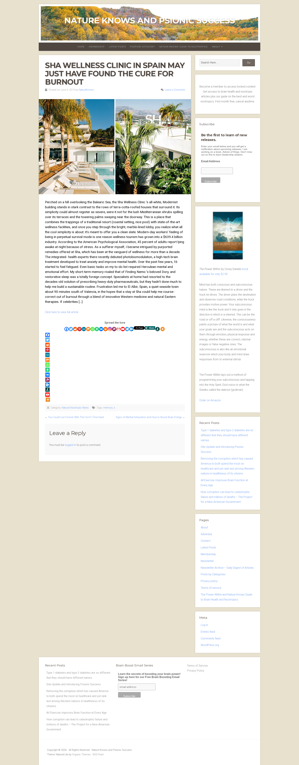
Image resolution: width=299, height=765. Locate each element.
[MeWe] (84, 329)
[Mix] (88, 329)
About (216, 46)
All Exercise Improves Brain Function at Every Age (76, 712)
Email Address (210, 161)
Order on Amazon (210, 400)
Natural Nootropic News (75, 407)
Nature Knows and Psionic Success (149, 20)
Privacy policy (209, 581)
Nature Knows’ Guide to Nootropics (183, 46)
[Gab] (97, 329)
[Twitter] (71, 329)
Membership (97, 46)
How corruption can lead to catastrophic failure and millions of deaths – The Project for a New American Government (226, 497)
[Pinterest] (79, 329)
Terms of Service (197, 665)
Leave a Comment (175, 89)
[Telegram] (127, 329)
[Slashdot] (157, 329)
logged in (70, 445)
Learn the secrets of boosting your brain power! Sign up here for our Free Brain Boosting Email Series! (149, 677)
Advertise (206, 534)
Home (80, 46)
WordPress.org (210, 645)
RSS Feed (98, 754)
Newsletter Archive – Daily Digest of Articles (227, 567)
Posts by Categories (213, 574)
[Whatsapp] (92, 329)
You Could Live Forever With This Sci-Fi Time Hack (76, 417)
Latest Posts (117, 46)
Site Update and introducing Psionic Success (73, 684)
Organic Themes (81, 754)
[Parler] (114, 329)
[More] (162, 329)
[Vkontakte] (101, 329)
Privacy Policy (195, 670)
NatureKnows (86, 89)
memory (107, 407)
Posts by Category (142, 46)
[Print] (105, 329)
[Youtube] (123, 329)
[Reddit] (75, 329)
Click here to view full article (61, 312)
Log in (204, 625)
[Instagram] (110, 329)
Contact (205, 540)
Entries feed (208, 631)
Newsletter (207, 561)
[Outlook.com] (131, 329)
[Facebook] (66, 329)
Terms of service (211, 587)
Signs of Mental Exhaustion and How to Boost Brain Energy (149, 417)
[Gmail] (118, 329)
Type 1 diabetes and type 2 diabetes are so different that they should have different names (227, 435)
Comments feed (210, 638)
